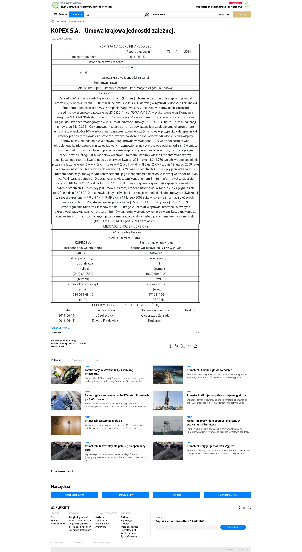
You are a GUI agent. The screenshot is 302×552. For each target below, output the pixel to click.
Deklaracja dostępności (80, 530)
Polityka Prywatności (79, 517)
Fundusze (176, 495)
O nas (54, 517)
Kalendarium (76, 543)
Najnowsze (78, 360)
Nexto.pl (125, 523)
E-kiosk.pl (125, 517)
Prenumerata (102, 523)
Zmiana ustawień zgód (80, 520)
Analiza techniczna (74, 495)
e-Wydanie (224, 14)
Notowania (76, 14)
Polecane (56, 360)
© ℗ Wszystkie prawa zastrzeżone (68, 343)
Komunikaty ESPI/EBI (227, 495)
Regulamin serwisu (78, 523)
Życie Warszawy (129, 536)
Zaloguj (242, 14)
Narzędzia (60, 486)
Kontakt (55, 520)
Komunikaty (159, 14)
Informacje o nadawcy (80, 527)
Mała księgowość (129, 527)
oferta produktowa (99, 543)
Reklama (99, 517)
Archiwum (100, 527)
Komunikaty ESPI (77, 21)
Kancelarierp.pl (128, 530)
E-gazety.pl (126, 520)
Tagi (96, 360)
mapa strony (57, 543)
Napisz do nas (58, 523)
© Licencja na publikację (63, 340)
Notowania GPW (126, 495)
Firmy (87, 366)
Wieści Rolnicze (128, 533)
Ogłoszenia (101, 520)
